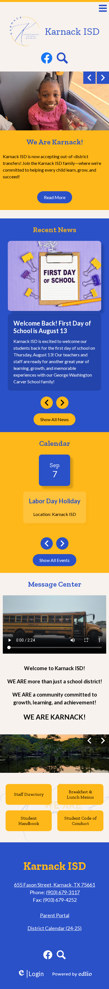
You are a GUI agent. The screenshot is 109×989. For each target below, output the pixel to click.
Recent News (54, 229)
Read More (54, 197)
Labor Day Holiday (54, 501)
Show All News (54, 419)
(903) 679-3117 (63, 892)
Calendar (54, 443)
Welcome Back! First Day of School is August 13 (52, 327)
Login (30, 974)
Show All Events (54, 560)
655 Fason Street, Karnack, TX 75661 (54, 885)
